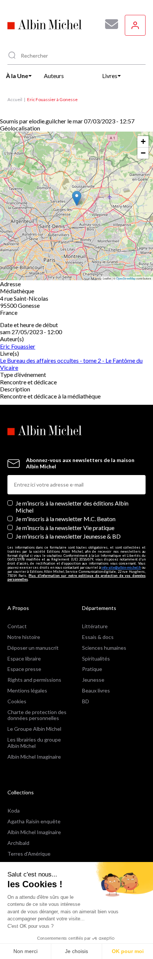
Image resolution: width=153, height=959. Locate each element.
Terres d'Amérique (29, 853)
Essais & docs (98, 637)
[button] (76, 198)
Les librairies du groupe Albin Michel (34, 742)
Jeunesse (93, 680)
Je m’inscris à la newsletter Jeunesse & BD (68, 536)
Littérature (95, 626)
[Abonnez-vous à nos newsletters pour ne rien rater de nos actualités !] (109, 24)
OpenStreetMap (126, 278)
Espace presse (24, 669)
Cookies (16, 701)
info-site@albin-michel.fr (121, 567)
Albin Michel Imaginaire (34, 756)
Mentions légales (27, 690)
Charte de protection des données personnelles (36, 715)
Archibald (18, 843)
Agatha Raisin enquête (34, 821)
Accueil (14, 99)
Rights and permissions (34, 680)
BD (85, 701)
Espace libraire (24, 658)
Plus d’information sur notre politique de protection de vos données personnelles (76, 578)
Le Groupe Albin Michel (34, 729)
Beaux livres (96, 690)
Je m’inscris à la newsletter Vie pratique (65, 527)
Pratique (92, 669)
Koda (13, 810)
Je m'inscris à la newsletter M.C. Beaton (65, 518)
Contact (17, 626)
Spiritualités (96, 658)
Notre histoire (23, 637)
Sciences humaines (104, 648)
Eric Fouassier (17, 346)
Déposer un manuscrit (33, 648)
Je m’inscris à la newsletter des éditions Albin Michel (72, 507)
